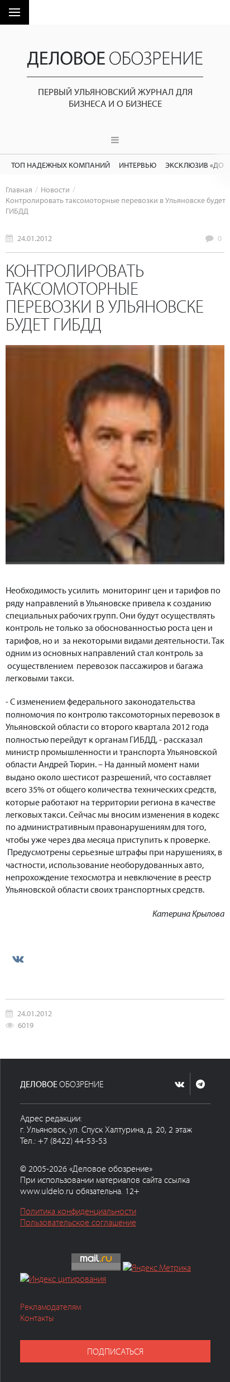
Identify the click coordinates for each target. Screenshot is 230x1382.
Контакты (37, 1317)
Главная (19, 189)
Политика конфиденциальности (78, 1210)
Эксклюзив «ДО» (196, 164)
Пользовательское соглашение (78, 1222)
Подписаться (115, 1351)
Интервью (137, 164)
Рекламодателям (50, 1306)
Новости (55, 189)
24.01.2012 (34, 238)
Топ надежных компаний (60, 164)
